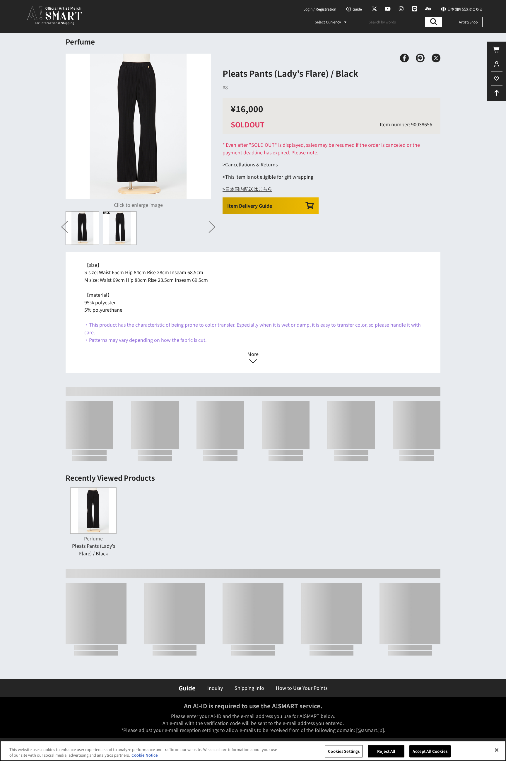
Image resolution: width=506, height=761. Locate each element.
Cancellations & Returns (251, 164)
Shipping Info (249, 687)
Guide (187, 688)
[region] (253, 751)
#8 (225, 87)
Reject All (386, 751)
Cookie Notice (144, 755)
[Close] (496, 750)
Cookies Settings (344, 751)
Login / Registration (319, 8)
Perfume (80, 41)
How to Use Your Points (301, 687)
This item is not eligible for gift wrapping (269, 176)
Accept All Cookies (430, 751)
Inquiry (215, 687)
